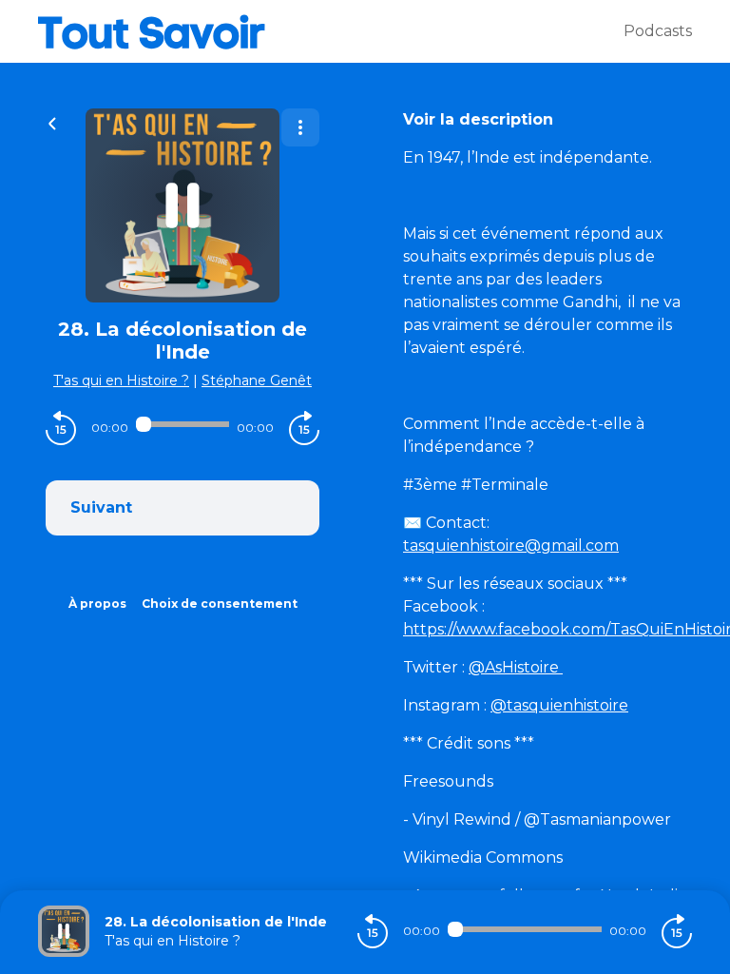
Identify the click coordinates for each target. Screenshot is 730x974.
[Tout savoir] (331, 31)
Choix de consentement (220, 603)
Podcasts (658, 31)
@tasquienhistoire (559, 705)
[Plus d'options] (300, 127)
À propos (97, 603)
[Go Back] (52, 122)
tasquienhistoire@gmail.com (511, 545)
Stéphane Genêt (257, 380)
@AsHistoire (516, 667)
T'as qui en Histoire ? (121, 380)
